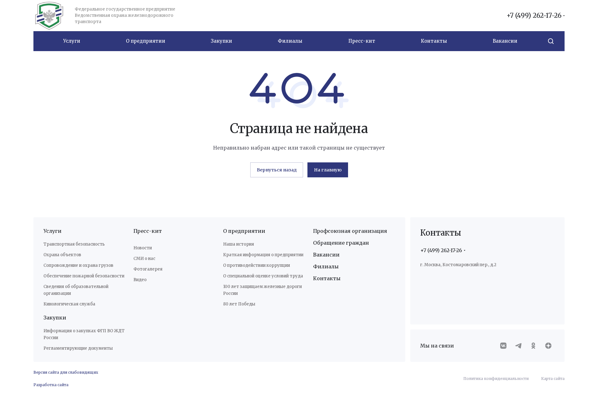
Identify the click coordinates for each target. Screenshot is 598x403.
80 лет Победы (239, 304)
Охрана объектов (62, 254)
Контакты (327, 278)
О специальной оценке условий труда (263, 276)
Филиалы (326, 266)
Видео (140, 279)
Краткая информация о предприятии (263, 254)
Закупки (54, 317)
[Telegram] (518, 345)
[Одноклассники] (533, 345)
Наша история (238, 244)
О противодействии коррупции (256, 265)
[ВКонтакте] (503, 345)
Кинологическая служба (69, 304)
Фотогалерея (147, 269)
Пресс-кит (147, 231)
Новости (142, 248)
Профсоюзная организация (350, 231)
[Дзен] (548, 345)
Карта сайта (553, 378)
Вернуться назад (277, 170)
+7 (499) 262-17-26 (533, 15)
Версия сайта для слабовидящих (65, 372)
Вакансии (326, 255)
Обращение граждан (341, 243)
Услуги (52, 231)
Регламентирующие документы (78, 348)
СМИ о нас (144, 258)
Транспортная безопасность (74, 244)
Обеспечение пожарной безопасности (83, 276)
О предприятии (244, 231)
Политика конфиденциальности (496, 378)
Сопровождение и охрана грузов (78, 265)
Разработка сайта (50, 384)
